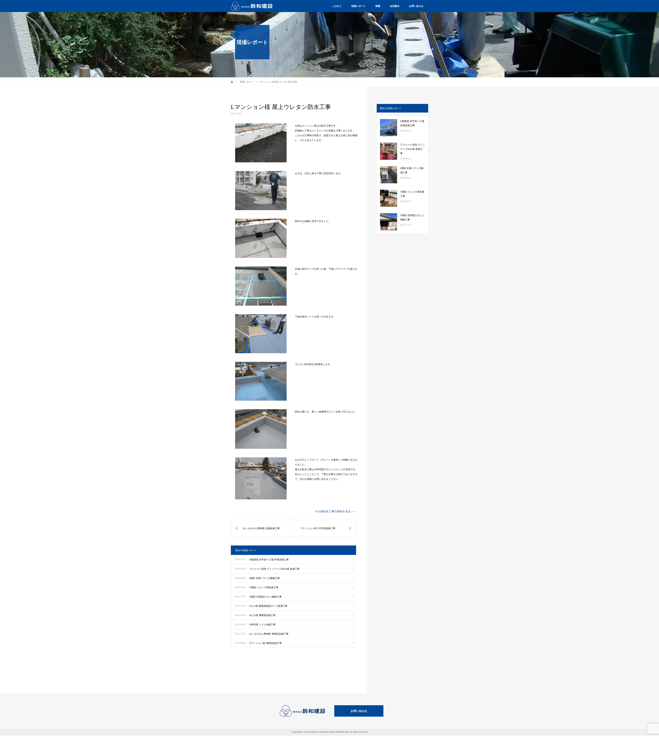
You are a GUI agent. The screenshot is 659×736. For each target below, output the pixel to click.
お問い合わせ (416, 6)
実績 (377, 6)
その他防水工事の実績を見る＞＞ (335, 511)
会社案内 (394, 6)
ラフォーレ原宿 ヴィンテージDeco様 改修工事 (412, 149)
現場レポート (358, 6)
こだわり (337, 6)
